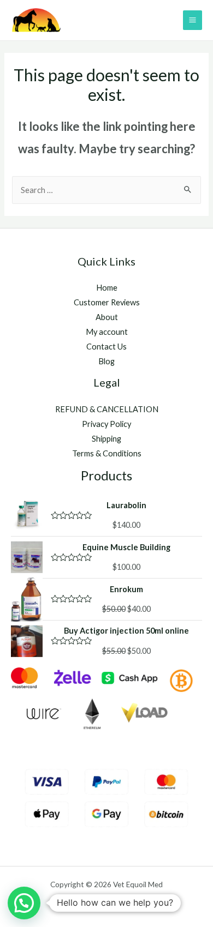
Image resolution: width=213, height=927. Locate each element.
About (107, 317)
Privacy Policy (106, 424)
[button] (24, 903)
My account (107, 331)
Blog (106, 361)
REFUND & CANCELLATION (106, 409)
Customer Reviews (107, 302)
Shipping (106, 438)
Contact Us (106, 346)
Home (106, 287)
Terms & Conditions (106, 453)
